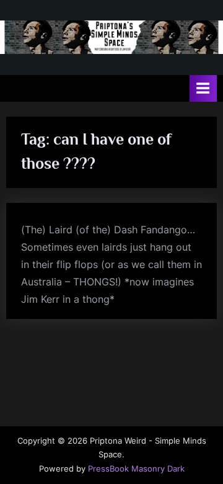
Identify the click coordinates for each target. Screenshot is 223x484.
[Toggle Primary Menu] (203, 88)
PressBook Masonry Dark (136, 468)
